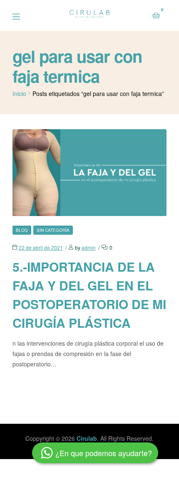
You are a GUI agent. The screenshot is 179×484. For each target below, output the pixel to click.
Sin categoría (53, 230)
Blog (22, 230)
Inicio (19, 93)
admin (89, 247)
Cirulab (87, 438)
